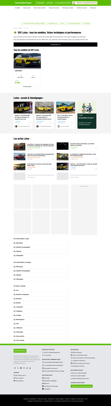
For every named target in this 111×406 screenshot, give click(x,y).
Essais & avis (27, 7)
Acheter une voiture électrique (79, 373)
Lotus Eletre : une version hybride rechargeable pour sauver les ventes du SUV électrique (40, 154)
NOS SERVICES (74, 349)
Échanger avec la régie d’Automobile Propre (81, 386)
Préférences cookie (42, 398)
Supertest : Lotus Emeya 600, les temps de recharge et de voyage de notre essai (22, 117)
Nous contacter (19, 378)
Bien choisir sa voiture (40, 7)
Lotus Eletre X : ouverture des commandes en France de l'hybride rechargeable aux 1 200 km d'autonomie (40, 144)
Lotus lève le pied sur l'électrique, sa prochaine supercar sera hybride (82, 144)
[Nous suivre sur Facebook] (15, 368)
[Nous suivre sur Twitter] (18, 368)
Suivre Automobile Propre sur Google (54, 371)
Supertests (17, 121)
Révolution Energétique (50, 380)
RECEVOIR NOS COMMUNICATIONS (51, 359)
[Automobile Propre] (23, 3)
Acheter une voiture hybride (78, 375)
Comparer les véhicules (78, 360)
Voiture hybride (74, 147)
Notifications (51, 398)
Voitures (20, 28)
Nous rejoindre (19, 381)
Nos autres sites (47, 375)
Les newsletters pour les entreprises (53, 365)
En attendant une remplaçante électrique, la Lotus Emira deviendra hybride (83, 154)
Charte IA (67, 398)
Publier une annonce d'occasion (81, 363)
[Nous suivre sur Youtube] (21, 368)
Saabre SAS (65, 401)
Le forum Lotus (54, 44)
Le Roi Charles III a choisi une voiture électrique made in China (39, 164)
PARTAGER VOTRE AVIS (48, 349)
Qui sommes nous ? (20, 375)
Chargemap (47, 389)
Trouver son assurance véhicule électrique (83, 358)
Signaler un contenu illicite (77, 398)
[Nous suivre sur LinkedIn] (30, 368)
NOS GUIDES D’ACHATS (77, 370)
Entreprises (93, 7)
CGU (86, 398)
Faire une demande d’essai (79, 355)
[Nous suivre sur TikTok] (27, 368)
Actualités (17, 7)
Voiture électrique (40, 121)
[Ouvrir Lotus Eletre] (27, 71)
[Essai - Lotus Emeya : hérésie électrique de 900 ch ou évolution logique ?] (65, 107)
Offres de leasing (77, 352)
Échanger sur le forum (78, 366)
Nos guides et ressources (51, 368)
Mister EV (46, 383)
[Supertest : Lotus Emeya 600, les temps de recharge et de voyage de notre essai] (23, 107)
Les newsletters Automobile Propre (53, 362)
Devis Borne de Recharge (51, 386)
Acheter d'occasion (82, 7)
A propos (16, 372)
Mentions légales (60, 398)
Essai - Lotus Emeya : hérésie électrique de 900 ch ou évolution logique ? (65, 117)
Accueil (15, 28)
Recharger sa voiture (67, 7)
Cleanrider (47, 378)
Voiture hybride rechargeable (34, 147)
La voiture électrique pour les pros (80, 378)
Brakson (82, 401)
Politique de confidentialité (30, 398)
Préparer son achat (54, 7)
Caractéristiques (27, 86)
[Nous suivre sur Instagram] (24, 368)
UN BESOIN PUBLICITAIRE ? (78, 382)
